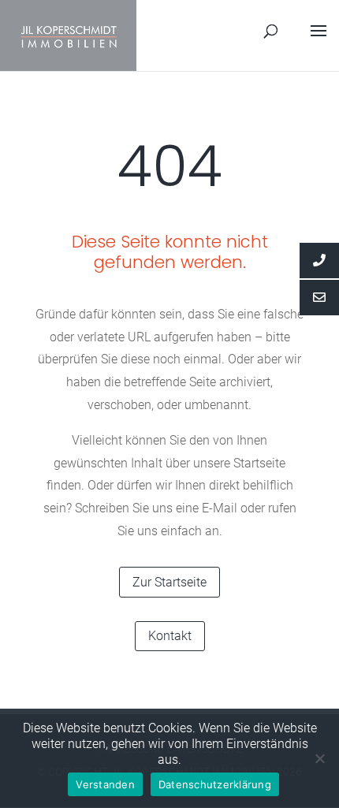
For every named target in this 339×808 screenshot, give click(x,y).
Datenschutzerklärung (214, 784)
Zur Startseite (169, 582)
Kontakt (170, 635)
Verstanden (105, 784)
